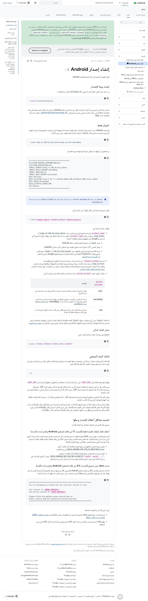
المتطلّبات (111, 568)
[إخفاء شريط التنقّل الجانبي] (120, 597)
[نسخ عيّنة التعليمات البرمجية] (107, 98)
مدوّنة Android (71, 572)
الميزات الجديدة (140, 15)
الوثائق (143, 9)
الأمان (118, 15)
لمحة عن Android (108, 596)
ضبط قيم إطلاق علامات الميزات (90, 269)
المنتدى (98, 596)
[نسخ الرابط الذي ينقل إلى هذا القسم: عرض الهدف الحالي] (91, 330)
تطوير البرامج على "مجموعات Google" (64, 583)
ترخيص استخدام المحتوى (58, 544)
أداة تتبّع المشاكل (33, 583)
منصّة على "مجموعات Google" (66, 579)
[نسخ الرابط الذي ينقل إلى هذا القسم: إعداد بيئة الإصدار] (88, 87)
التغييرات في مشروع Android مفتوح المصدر (87, 38)
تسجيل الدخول (7, 3)
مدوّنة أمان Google (70, 575)
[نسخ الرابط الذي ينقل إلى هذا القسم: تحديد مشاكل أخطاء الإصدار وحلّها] (71, 420)
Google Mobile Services (29, 575)
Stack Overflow (32, 579)
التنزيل (112, 572)
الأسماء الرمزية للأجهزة (90, 257)
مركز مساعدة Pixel (32, 568)
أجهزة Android (77, 15)
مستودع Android (108, 564)
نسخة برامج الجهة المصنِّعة (106, 579)
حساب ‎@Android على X (68, 564)
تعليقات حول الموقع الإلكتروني (57, 596)
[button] (134, 37)
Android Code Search (104, 3)
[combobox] (50, 3)
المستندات (125, 3)
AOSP (107, 61)
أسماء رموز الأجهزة (35, 323)
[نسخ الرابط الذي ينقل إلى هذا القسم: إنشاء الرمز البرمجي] (87, 356)
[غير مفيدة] (27, 61)
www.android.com (31, 572)
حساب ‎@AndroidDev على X (66, 568)
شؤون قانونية (90, 596)
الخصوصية (72, 596)
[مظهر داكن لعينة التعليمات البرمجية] (105, 98)
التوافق (91, 15)
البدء (128, 15)
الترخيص (80, 596)
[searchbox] (132, 22)
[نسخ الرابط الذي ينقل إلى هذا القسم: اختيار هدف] (94, 125)
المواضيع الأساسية (105, 15)
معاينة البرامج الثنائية (108, 575)
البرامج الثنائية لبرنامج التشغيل (105, 583)
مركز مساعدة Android (31, 564)
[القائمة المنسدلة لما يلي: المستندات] (119, 3)
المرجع (48, 15)
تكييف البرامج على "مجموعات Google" (64, 587)
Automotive (61, 15)
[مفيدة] (31, 61)
